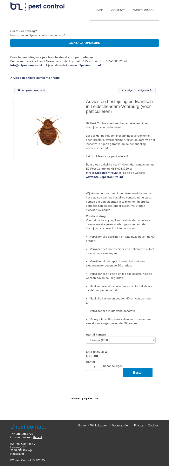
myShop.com (91, 398)
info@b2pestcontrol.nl (26, 65)
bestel (137, 372)
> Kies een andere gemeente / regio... (36, 77)
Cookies (153, 425)
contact (118, 10)
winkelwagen (144, 10)
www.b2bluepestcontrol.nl (104, 176)
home (98, 10)
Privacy (138, 425)
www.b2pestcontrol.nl (85, 65)
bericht (37, 437)
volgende (143, 90)
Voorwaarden (120, 425)
